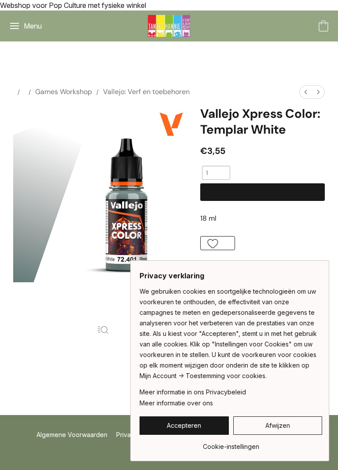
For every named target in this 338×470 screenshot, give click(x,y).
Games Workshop (63, 91)
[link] (231, 443)
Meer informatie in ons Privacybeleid (193, 392)
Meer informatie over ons (176, 403)
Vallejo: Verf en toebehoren (146, 91)
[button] (169, 26)
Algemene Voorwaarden (72, 434)
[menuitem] (306, 92)
